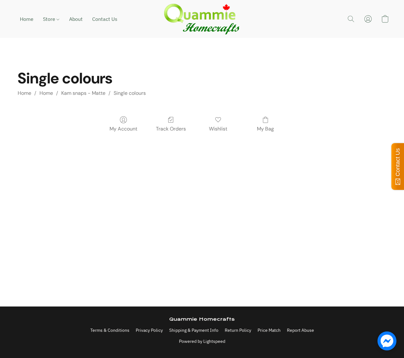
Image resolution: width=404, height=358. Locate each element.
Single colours (130, 93)
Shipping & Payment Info (193, 330)
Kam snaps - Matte (83, 93)
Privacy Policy (149, 330)
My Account (123, 128)
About (76, 19)
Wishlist (218, 128)
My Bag (265, 128)
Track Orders (171, 128)
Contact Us (104, 19)
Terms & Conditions (109, 330)
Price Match (269, 330)
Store (49, 19)
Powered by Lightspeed (202, 341)
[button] (202, 19)
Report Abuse (300, 330)
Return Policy (238, 330)
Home (26, 19)
